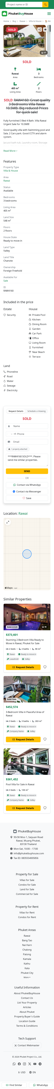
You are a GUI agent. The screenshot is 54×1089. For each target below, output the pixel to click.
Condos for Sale (27, 884)
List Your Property (27, 1002)
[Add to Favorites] (45, 667)
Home (6, 21)
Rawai (22, 21)
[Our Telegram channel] (40, 1064)
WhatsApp (42, 1085)
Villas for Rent (27, 912)
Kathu (27, 963)
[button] (27, 977)
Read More (9, 150)
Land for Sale (27, 889)
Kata (27, 968)
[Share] (39, 29)
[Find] (45, 4)
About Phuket (27, 1011)
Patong (27, 954)
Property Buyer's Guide (27, 1016)
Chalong (27, 949)
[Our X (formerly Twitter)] (29, 1064)
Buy (14, 21)
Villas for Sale (27, 880)
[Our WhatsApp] (14, 1064)
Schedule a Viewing (37, 411)
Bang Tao (27, 940)
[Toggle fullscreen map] (8, 522)
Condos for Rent (27, 917)
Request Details (16, 411)
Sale (5, 280)
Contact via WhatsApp (29, 484)
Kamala (27, 959)
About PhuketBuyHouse (27, 993)
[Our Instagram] (24, 1064)
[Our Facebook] (19, 1064)
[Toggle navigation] (49, 13)
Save (28, 498)
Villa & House (35, 21)
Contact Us (27, 998)
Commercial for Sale (27, 894)
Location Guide (27, 1021)
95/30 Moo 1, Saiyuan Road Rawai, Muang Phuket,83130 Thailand (28, 841)
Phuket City (27, 972)
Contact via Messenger (28, 491)
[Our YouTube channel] (34, 1064)
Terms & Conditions (27, 1025)
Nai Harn (27, 945)
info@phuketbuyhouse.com (29, 853)
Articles (27, 1007)
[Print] (45, 29)
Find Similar (16, 1085)
